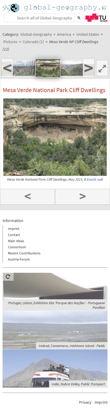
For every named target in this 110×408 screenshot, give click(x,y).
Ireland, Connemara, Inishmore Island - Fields (72, 345)
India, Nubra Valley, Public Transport (78, 384)
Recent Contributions (24, 253)
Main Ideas (16, 241)
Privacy (85, 402)
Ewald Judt (95, 179)
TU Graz (96, 18)
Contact (14, 234)
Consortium (17, 247)
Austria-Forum (19, 259)
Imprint (13, 228)
